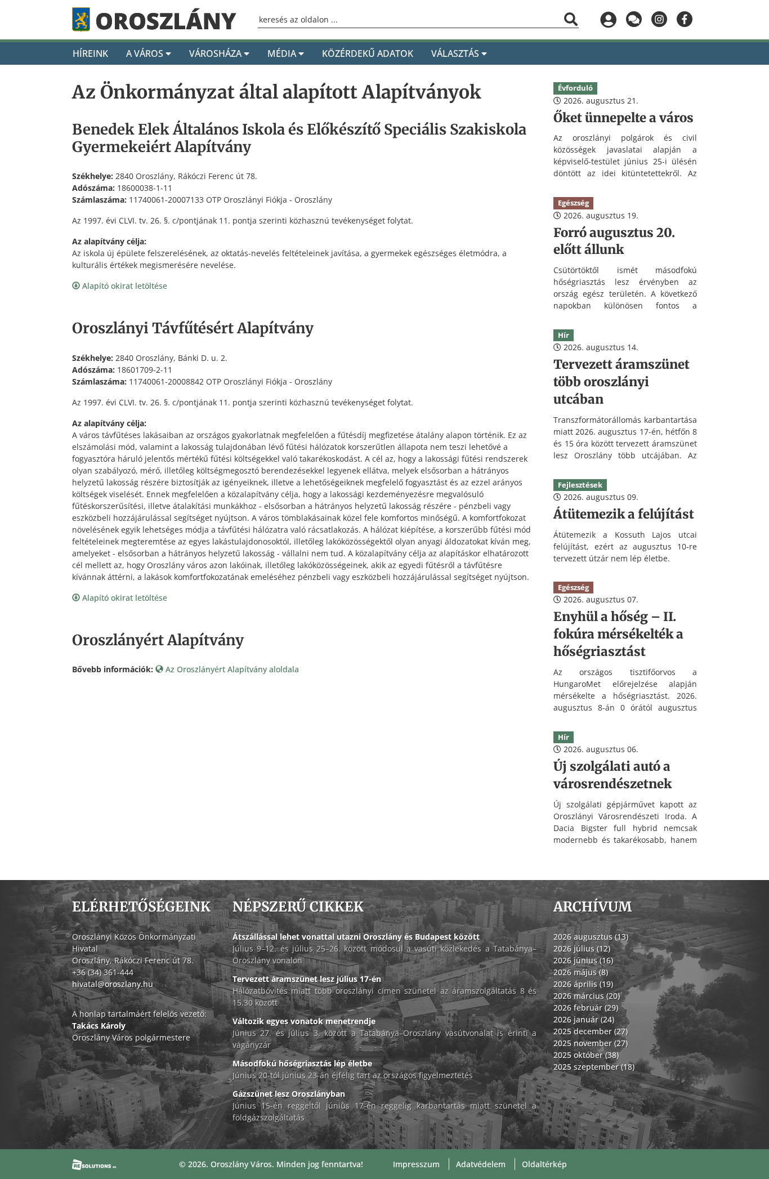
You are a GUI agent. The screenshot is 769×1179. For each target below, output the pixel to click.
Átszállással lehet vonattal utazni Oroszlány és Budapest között (356, 936)
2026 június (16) (583, 960)
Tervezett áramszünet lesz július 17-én (307, 978)
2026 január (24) (583, 1019)
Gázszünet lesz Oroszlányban (289, 1093)
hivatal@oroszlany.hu (112, 984)
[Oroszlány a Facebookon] (684, 19)
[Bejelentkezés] (608, 19)
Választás (456, 53)
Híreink (90, 53)
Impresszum (416, 1164)
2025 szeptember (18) (593, 1066)
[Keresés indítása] (571, 19)
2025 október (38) (586, 1055)
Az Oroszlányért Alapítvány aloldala (231, 669)
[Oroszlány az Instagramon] (659, 19)
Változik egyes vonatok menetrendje (304, 1021)
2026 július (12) (581, 948)
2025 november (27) (590, 1043)
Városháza (216, 53)
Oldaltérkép (544, 1164)
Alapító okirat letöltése (123, 285)
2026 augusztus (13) (590, 936)
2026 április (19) (583, 984)
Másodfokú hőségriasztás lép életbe (302, 1063)
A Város (146, 53)
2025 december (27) (590, 1031)
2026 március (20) (586, 995)
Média (282, 53)
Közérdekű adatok (367, 53)
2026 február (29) (585, 1007)
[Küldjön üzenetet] (633, 19)
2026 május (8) (580, 972)
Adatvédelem (481, 1164)
